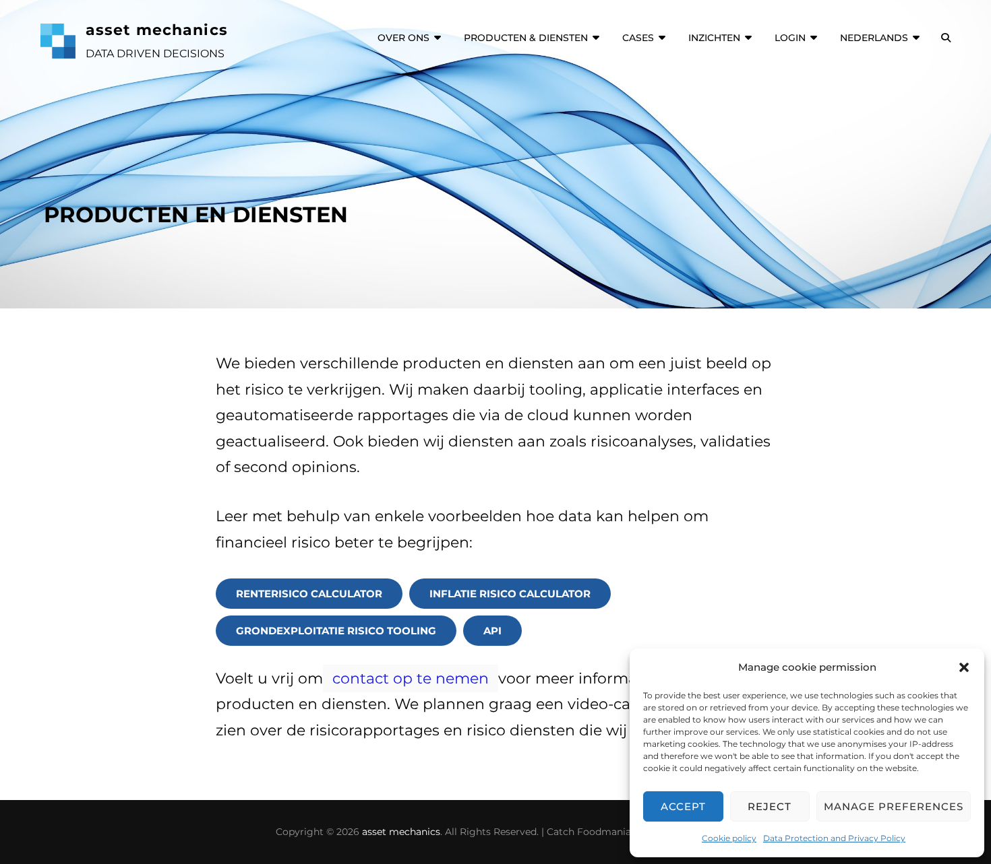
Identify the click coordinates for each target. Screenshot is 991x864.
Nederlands (874, 38)
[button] (964, 667)
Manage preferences (893, 806)
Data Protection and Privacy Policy (834, 838)
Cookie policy (729, 838)
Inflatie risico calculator (510, 593)
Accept (683, 806)
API (492, 630)
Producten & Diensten (526, 38)
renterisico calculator (309, 593)
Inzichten (714, 38)
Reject (769, 806)
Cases (638, 38)
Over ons (403, 38)
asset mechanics (157, 29)
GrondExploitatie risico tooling (336, 630)
